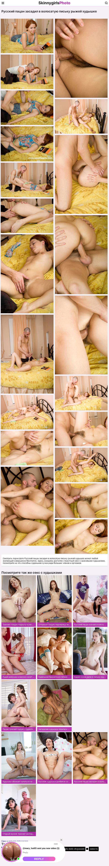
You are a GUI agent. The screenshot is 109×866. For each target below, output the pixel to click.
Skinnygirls (54, 3)
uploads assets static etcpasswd (69, 849)
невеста (94, 849)
